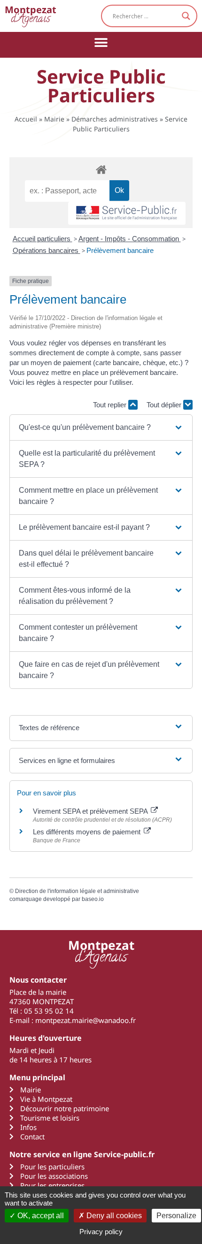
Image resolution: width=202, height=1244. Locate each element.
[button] (101, 42)
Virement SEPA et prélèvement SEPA (91, 811)
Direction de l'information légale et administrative (77, 891)
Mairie (54, 118)
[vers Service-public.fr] (127, 213)
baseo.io (93, 899)
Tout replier (110, 405)
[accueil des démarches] (101, 169)
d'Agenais (30, 15)
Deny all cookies (113, 1216)
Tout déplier (165, 405)
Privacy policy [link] (101, 1232)
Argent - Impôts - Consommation (129, 239)
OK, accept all (40, 1216)
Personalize (176, 1216)
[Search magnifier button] (186, 16)
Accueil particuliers (42, 239)
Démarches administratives (114, 118)
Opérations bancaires (46, 250)
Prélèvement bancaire (120, 250)
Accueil (26, 118)
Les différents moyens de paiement (87, 832)
